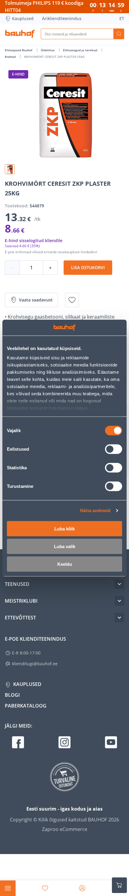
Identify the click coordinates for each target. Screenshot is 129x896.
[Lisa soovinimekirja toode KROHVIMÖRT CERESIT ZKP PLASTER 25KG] (72, 300)
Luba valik (64, 546)
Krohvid (10, 57)
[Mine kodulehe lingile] (20, 33)
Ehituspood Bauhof (19, 50)
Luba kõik (64, 528)
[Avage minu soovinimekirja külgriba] (45, 888)
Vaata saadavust (36, 300)
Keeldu (64, 563)
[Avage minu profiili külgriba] (82, 888)
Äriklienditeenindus (62, 18)
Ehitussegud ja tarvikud (80, 50)
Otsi (118, 33)
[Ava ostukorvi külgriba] (119, 885)
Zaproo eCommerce (64, 829)
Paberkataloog (25, 705)
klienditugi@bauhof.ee (35, 663)
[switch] (113, 449)
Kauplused (23, 18)
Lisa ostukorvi (88, 267)
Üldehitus (48, 50)
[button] (10, 169)
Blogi (12, 695)
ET (121, 18)
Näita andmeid (95, 510)
